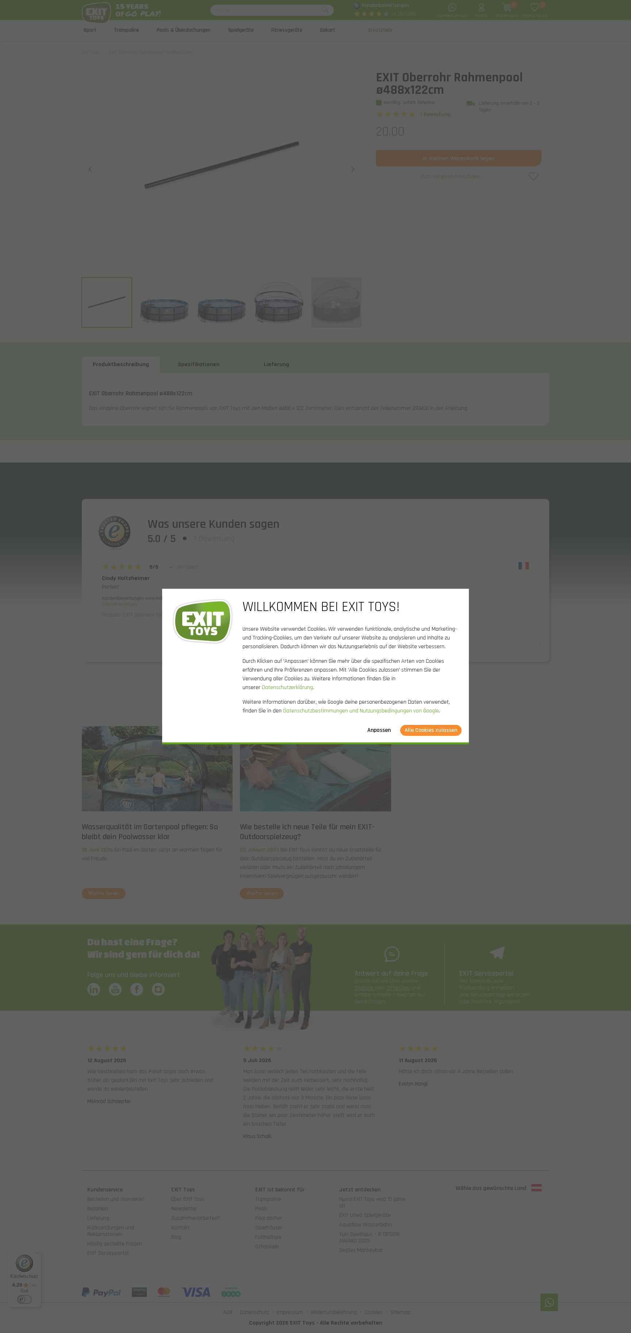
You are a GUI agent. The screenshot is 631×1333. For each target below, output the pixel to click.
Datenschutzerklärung (287, 687)
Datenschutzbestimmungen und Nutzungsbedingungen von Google (361, 711)
